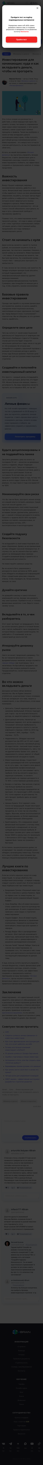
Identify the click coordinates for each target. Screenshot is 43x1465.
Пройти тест (21, 39)
